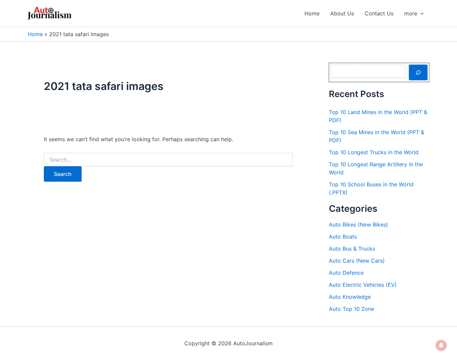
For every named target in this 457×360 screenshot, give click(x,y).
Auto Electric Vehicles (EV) (363, 284)
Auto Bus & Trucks (352, 248)
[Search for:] (168, 160)
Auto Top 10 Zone (351, 308)
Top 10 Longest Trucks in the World (374, 152)
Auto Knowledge (350, 296)
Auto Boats (343, 236)
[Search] (418, 72)
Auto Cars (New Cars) (357, 260)
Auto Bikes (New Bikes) (358, 224)
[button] (420, 13)
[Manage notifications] (441, 345)
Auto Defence (346, 272)
